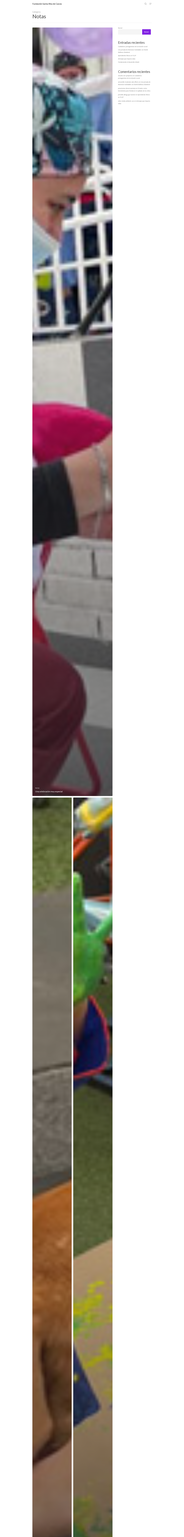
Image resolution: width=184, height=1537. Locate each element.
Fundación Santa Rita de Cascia (47, 4)
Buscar (120, 28)
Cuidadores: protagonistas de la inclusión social (132, 46)
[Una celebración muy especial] (72, 412)
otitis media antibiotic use (126, 101)
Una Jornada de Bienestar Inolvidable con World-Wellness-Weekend (133, 51)
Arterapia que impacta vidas (126, 59)
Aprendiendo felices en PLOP (127, 55)
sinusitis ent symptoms (125, 76)
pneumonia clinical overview (126, 88)
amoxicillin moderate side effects (128, 82)
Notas (37, 788)
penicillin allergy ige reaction (126, 95)
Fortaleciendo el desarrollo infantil (128, 62)
